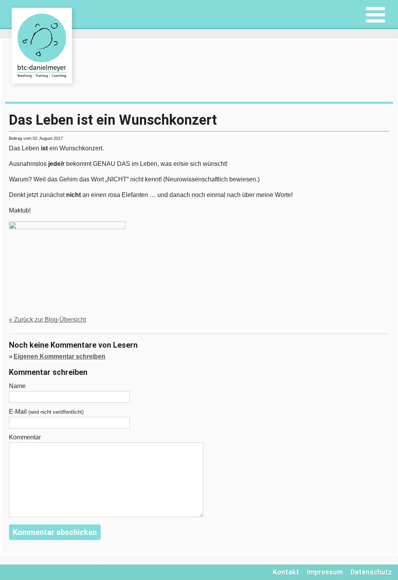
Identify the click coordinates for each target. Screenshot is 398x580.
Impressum (325, 572)
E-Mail (46, 412)
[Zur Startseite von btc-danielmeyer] (41, 46)
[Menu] (375, 15)
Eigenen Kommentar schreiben (59, 356)
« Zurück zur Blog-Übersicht (47, 319)
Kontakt (286, 572)
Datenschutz (371, 572)
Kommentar (25, 437)
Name (17, 386)
